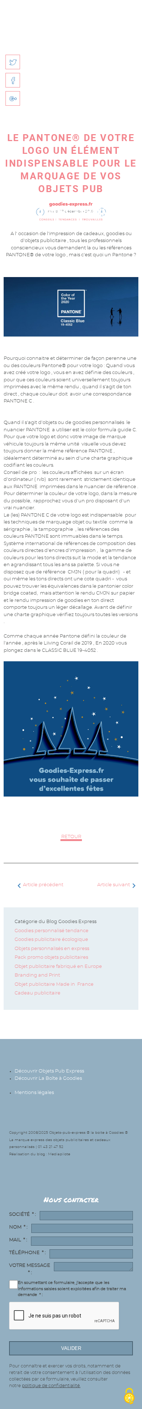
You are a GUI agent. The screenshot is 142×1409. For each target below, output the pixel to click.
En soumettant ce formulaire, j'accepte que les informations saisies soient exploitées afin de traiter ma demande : (72, 1289)
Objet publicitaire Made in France (54, 984)
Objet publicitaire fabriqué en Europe (58, 966)
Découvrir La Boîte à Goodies (48, 1078)
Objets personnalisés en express (52, 948)
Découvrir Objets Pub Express (49, 1071)
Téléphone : (27, 1252)
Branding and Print (38, 975)
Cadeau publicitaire (37, 993)
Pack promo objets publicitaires (51, 957)
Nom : (18, 1227)
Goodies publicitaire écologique (51, 939)
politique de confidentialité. (51, 1385)
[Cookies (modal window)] (129, 1396)
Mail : (18, 1240)
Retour (71, 836)
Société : (22, 1214)
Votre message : (29, 1269)
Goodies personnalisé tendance (51, 931)
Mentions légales (34, 1092)
